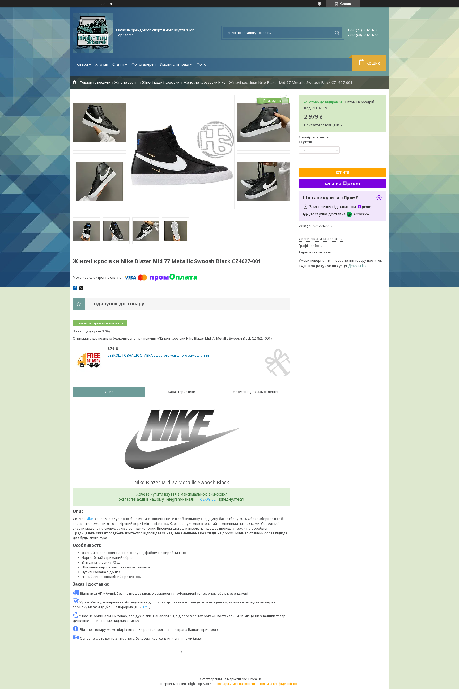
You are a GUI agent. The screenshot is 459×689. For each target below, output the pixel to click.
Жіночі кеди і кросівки (161, 82)
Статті (118, 64)
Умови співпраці (174, 64)
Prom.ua (255, 679)
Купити (342, 172)
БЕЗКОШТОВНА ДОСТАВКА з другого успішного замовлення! (159, 355)
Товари (81, 64)
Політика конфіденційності (279, 684)
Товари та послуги (95, 82)
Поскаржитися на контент (235, 684)
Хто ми (101, 64)
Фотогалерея (143, 64)
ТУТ (145, 607)
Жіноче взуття (126, 82)
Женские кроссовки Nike (205, 82)
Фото (201, 64)
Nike (89, 518)
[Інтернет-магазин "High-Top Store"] (93, 33)
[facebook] (75, 288)
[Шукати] (337, 32)
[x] (81, 288)
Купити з (333, 183)
